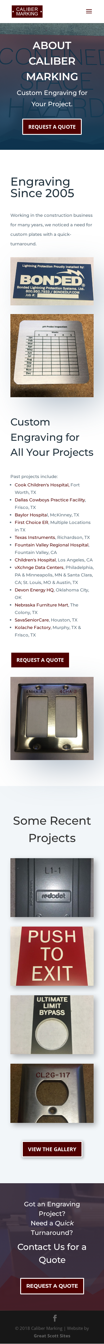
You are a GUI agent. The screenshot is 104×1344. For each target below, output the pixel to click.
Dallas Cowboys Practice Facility (50, 500)
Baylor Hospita (31, 515)
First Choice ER (31, 522)
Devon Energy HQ (34, 590)
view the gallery (52, 1149)
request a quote (52, 126)
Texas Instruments (35, 537)
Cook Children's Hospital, (42, 485)
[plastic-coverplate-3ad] (52, 1052)
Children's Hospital (35, 560)
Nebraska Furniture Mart (41, 605)
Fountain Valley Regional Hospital (51, 545)
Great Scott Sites (52, 1336)
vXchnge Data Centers (39, 567)
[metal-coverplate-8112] (52, 915)
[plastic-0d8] (52, 984)
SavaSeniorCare (32, 620)
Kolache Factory (33, 627)
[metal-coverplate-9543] (52, 1121)
